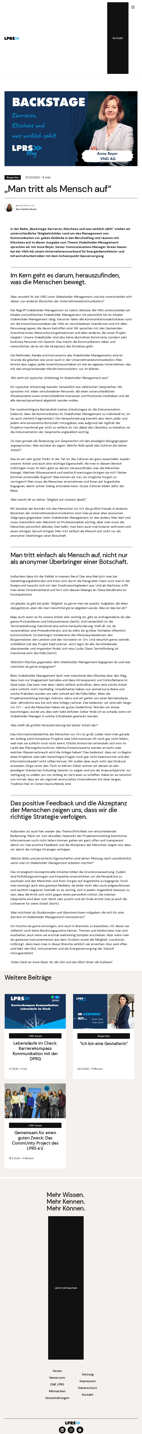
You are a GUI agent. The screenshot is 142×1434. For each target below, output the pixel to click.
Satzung (88, 1374)
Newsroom (57, 1378)
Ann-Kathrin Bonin (26, 209)
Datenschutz (87, 1388)
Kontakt (87, 1395)
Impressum (88, 1381)
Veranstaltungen (57, 1398)
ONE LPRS (57, 1384)
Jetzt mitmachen (66, 1288)
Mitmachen (57, 1391)
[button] (132, 38)
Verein (57, 1371)
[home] (12, 38)
